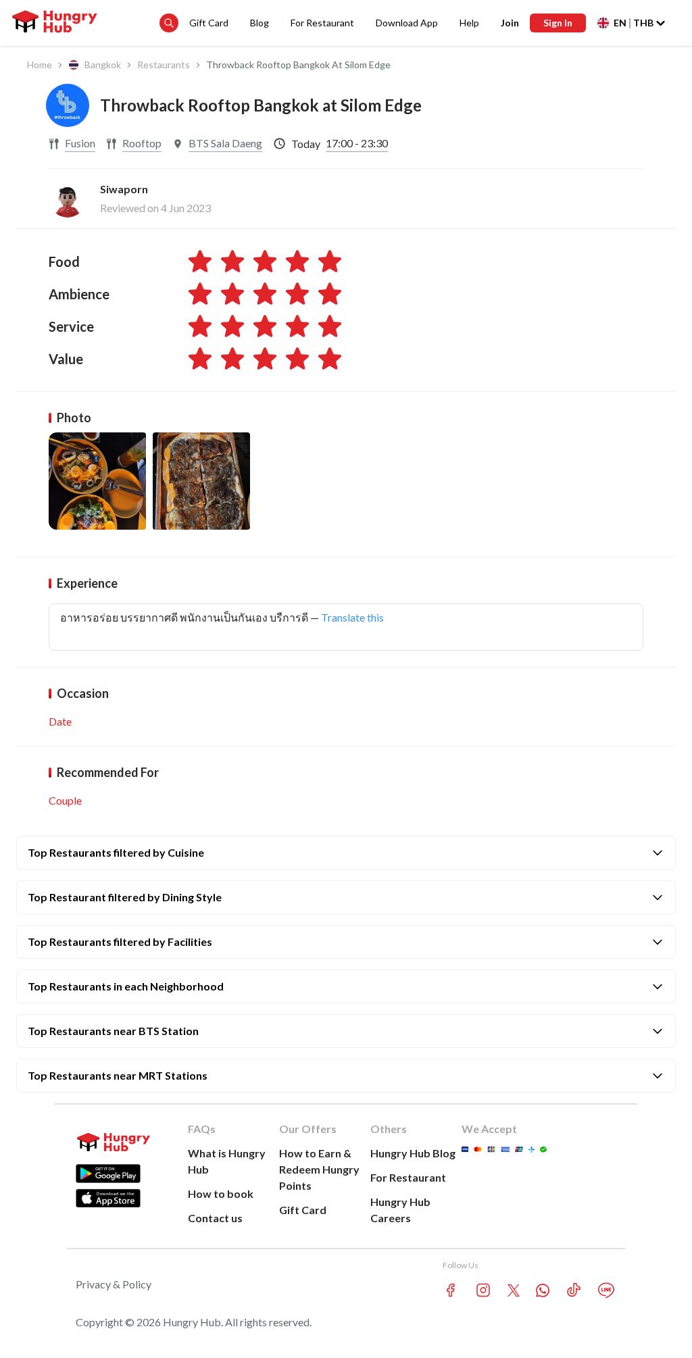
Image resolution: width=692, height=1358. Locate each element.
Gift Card (208, 22)
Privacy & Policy (113, 1284)
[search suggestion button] (168, 23)
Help (469, 22)
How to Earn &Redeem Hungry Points (319, 1169)
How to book (220, 1193)
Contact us (215, 1217)
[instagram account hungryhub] (483, 1290)
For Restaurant (322, 22)
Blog (259, 22)
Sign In (557, 22)
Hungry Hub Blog (412, 1153)
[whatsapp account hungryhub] (542, 1290)
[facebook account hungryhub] (451, 1290)
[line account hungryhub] (606, 1290)
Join (510, 22)
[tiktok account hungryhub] (574, 1290)
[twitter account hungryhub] (514, 1290)
